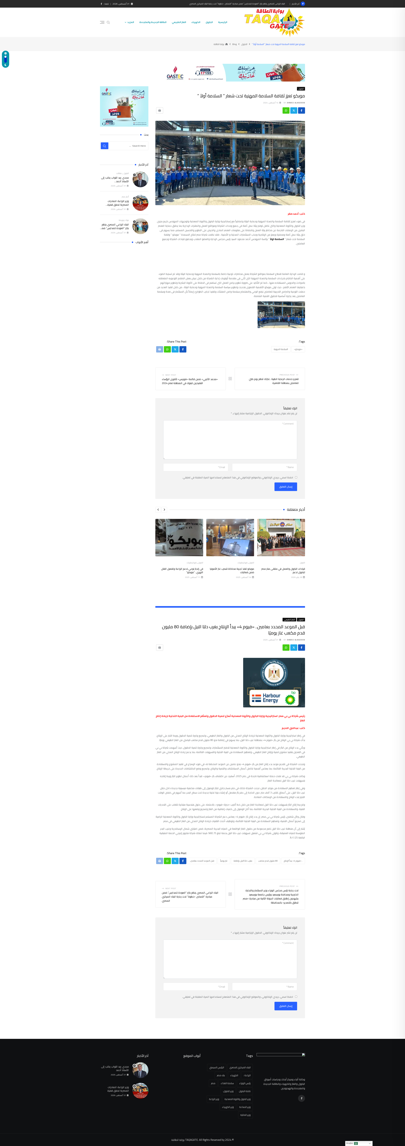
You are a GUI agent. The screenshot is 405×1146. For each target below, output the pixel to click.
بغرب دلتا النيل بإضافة (243, 861)
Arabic (350, 1143)
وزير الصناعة (245, 1107)
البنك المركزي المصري (240, 1067)
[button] (164, 510)
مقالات (119, 173)
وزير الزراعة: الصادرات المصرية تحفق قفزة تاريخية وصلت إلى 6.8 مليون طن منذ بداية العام (114, 206)
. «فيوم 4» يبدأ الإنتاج (293, 861)
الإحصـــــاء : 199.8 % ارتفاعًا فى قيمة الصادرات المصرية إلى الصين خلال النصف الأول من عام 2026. (243, 4)
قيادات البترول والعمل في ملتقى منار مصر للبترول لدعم (283, 570)
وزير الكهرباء (228, 1107)
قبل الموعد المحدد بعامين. (202, 861)
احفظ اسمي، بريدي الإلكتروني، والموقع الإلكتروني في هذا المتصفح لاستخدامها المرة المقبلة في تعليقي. (237, 477)
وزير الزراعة (214, 1099)
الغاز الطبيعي (179, 22)
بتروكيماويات (242, 562)
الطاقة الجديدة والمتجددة (152, 22)
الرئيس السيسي (216, 1067)
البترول (209, 22)
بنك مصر (221, 1075)
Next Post (170, 375)
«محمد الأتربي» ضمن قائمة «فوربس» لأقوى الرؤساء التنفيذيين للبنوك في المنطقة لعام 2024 (190, 381)
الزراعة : (247, 1075)
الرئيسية (222, 22)
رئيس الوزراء (245, 1083)
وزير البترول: (228, 1091)
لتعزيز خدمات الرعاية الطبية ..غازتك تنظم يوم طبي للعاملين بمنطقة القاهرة (274, 381)
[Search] (108, 22)
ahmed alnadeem (296, 102)
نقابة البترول (245, 1091)
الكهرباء (195, 22)
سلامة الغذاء (227, 1083)
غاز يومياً (223, 861)
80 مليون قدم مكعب (268, 861)
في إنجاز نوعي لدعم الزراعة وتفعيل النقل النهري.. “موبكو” (182, 570)
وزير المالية (245, 1115)
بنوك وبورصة (124, 220)
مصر (213, 1083)
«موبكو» (298, 349)
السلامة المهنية (281, 349)
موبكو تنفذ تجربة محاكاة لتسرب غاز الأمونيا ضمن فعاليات (232, 570)
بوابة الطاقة (177, 1139)
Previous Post (287, 375)
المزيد (130, 22)
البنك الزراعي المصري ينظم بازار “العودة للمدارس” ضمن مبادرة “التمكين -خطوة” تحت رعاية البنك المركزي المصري (190, 896)
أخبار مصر (125, 196)
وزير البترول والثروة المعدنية (237, 1099)
